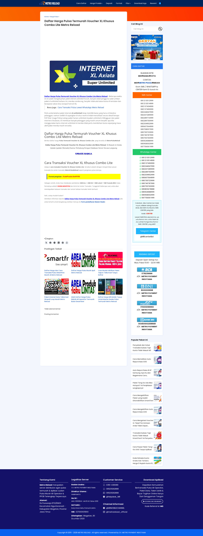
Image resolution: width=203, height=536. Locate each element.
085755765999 (148, 186)
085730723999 (148, 180)
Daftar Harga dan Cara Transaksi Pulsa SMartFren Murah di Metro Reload (54, 272)
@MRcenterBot (147, 236)
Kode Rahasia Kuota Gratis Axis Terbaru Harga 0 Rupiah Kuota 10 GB (143, 461)
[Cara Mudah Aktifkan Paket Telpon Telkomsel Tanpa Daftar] (110, 260)
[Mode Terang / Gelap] (160, 3)
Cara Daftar (81, 3)
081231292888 (112, 489)
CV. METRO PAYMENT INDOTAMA (132, 532)
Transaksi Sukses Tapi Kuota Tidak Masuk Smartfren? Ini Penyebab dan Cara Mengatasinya (143, 436)
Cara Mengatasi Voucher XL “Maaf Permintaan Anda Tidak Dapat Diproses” (143, 423)
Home (46, 17)
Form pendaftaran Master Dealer (93, 202)
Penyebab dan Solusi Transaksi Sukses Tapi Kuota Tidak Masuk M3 (142, 348)
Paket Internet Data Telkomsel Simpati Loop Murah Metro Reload (56, 299)
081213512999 (148, 157)
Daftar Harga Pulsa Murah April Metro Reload (83, 271)
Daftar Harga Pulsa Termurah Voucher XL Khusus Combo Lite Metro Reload (79, 23)
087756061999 (148, 198)
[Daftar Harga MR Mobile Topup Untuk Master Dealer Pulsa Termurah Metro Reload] (110, 287)
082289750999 (148, 172)
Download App (140, 3)
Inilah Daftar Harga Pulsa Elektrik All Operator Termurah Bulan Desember (82, 299)
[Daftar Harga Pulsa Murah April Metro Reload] (83, 260)
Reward (153, 3)
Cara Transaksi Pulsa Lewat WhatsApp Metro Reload (81, 107)
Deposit (109, 3)
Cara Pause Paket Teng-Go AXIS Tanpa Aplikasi (143, 448)
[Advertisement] (83, 45)
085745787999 (148, 183)
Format (119, 3)
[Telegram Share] (54, 243)
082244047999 (148, 166)
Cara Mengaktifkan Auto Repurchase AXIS (143, 410)
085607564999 (148, 177)
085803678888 (148, 189)
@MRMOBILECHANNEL (115, 508)
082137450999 (148, 163)
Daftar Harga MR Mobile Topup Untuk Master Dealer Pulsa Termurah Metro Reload (110, 299)
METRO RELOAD (84, 532)
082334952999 (148, 175)
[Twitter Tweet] (46, 243)
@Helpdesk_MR (113, 496)
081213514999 (148, 160)
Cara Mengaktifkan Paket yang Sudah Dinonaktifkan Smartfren (143, 398)
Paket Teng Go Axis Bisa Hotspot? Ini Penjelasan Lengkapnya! (142, 385)
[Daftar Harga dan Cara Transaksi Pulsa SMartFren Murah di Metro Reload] (56, 260)
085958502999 (148, 195)
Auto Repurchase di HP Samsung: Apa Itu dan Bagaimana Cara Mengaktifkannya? (142, 373)
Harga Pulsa (54, 17)
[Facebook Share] (50, 243)
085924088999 (148, 192)
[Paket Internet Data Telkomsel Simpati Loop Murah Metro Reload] (56, 287)
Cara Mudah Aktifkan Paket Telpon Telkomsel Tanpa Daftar (108, 272)
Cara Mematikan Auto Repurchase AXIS (142, 360)
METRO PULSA (145, 83)
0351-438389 (112, 485)
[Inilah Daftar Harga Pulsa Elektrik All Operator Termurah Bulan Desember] (83, 287)
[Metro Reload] (49, 3)
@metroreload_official (116, 512)
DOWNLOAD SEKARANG (153, 501)
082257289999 (148, 169)
